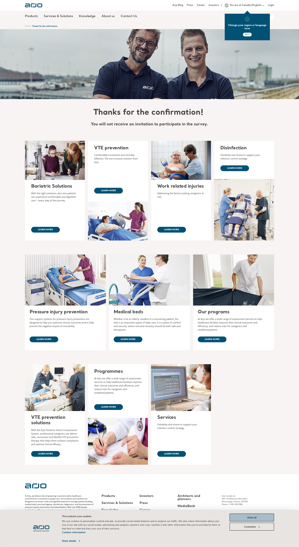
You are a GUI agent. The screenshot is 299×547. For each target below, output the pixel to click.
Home (27, 26)
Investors (214, 5)
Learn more (45, 230)
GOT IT (247, 34)
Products (108, 496)
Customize (250, 526)
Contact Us (129, 16)
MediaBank (186, 506)
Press (190, 5)
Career (201, 5)
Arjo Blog (177, 5)
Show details (69, 541)
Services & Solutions (117, 503)
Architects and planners (189, 498)
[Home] (33, 5)
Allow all (251, 517)
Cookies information (74, 532)
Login (271, 5)
